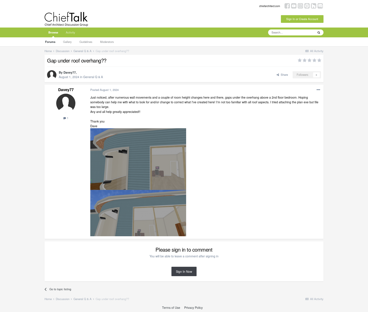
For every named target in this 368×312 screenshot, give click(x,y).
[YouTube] (293, 5)
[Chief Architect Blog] (320, 5)
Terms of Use (171, 307)
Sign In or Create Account (302, 19)
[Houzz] (313, 5)
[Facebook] (287, 5)
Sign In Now (184, 271)
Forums (50, 42)
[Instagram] (300, 5)
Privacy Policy (193, 307)
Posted (104, 90)
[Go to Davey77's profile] (51, 75)
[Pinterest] (307, 5)
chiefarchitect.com (269, 6)
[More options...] (318, 89)
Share (283, 75)
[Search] (318, 32)
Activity (70, 32)
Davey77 (69, 72)
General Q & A (93, 77)
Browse (53, 32)
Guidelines (85, 42)
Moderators (107, 42)
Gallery (67, 42)
